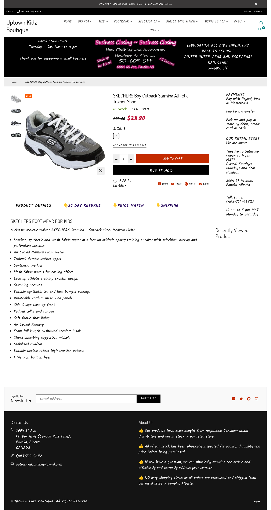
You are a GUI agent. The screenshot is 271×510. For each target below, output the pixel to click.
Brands (84, 21)
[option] (65, 135)
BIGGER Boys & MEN (181, 21)
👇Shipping (167, 206)
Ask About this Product (129, 145)
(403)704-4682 (29, 456)
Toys (153, 30)
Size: (119, 129)
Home (68, 21)
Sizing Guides (215, 21)
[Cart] (259, 30)
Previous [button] (28, 135)
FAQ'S (238, 21)
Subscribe (148, 398)
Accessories (148, 21)
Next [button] (101, 135)
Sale (28, 96)
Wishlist (259, 12)
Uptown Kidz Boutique (21, 26)
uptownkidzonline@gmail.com (39, 464)
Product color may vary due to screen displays (135, 4)
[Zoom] (101, 171)
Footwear (122, 21)
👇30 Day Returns (82, 206)
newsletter (21, 399)
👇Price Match (128, 206)
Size (102, 21)
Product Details (33, 206)
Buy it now (161, 171)
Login (247, 12)
